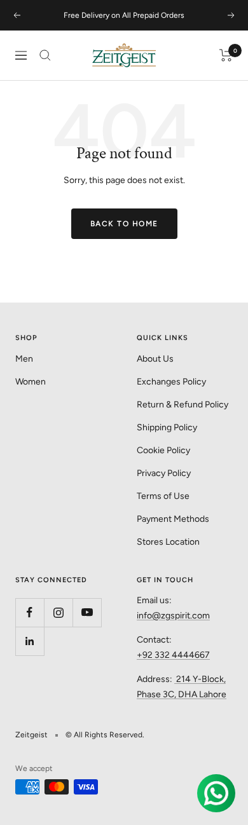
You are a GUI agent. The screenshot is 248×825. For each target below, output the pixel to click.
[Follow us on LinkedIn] (29, 641)
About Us (155, 358)
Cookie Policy (163, 450)
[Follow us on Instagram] (58, 612)
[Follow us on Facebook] (29, 612)
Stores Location (168, 541)
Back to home (124, 223)
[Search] (45, 55)
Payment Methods (173, 519)
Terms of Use (163, 496)
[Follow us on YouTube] (86, 612)
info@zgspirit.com (173, 615)
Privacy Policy (164, 473)
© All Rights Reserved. (104, 734)
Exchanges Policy (171, 381)
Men (24, 358)
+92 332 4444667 (173, 655)
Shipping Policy (167, 427)
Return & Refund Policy (182, 404)
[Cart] (226, 55)
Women (30, 381)
